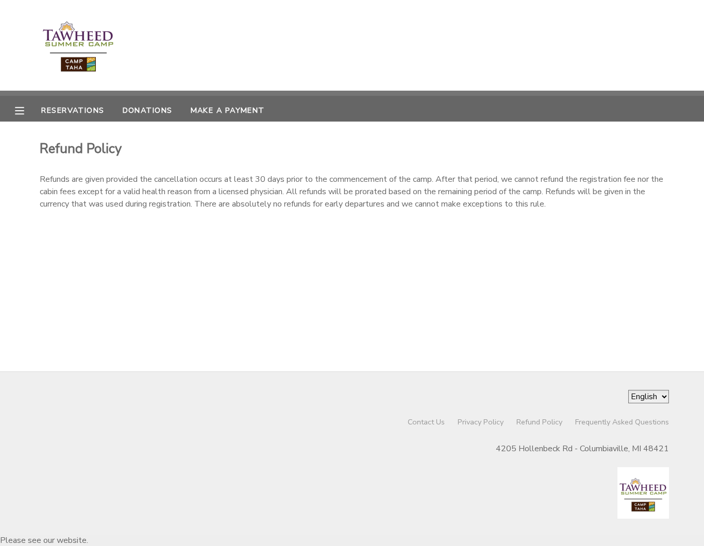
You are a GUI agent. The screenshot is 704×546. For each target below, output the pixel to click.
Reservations (72, 110)
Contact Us (426, 422)
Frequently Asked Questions (622, 422)
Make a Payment (228, 110)
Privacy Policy (481, 422)
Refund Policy (539, 422)
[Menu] (27, 110)
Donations (148, 110)
